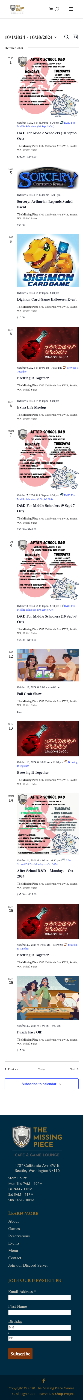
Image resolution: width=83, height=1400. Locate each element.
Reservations (19, 1236)
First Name (17, 1306)
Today (41, 1069)
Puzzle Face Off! (29, 1032)
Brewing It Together (33, 377)
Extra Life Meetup (31, 407)
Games (14, 1228)
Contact (14, 1257)
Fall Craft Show (29, 693)
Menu (13, 1250)
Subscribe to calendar (39, 1083)
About (13, 1221)
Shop (59, 1393)
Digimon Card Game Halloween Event (47, 299)
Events (13, 1243)
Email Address (22, 1291)
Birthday (15, 1321)
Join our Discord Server (28, 1265)
